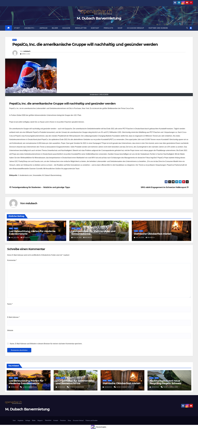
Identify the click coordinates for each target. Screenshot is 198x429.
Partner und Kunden (158, 28)
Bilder (55, 28)
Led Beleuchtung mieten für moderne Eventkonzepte (32, 232)
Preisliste (108, 28)
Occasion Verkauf (135, 28)
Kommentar (12, 260)
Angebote (29, 28)
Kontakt (95, 28)
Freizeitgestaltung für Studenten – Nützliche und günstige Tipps (40, 187)
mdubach (26, 51)
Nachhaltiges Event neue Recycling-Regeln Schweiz (165, 382)
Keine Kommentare (30, 387)
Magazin (66, 28)
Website (10, 330)
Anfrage (43, 28)
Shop (120, 28)
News (16, 228)
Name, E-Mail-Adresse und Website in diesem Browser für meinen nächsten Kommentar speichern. (46, 344)
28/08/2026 (15, 387)
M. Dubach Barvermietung (99, 18)
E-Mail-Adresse (13, 317)
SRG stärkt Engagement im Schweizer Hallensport (164, 187)
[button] (187, 28)
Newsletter (81, 28)
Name (10, 304)
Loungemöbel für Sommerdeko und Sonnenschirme (93, 232)
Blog (14, 39)
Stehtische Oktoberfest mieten (153, 233)
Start (17, 28)
